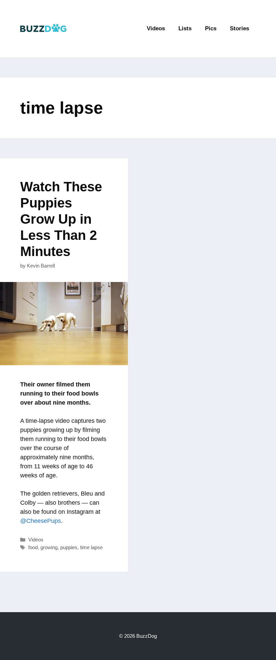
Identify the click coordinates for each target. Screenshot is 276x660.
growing (49, 547)
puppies (68, 547)
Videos (156, 28)
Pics (210, 28)
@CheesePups (40, 520)
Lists (185, 28)
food (33, 547)
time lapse (91, 547)
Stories (239, 28)
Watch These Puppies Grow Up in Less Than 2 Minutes (61, 219)
